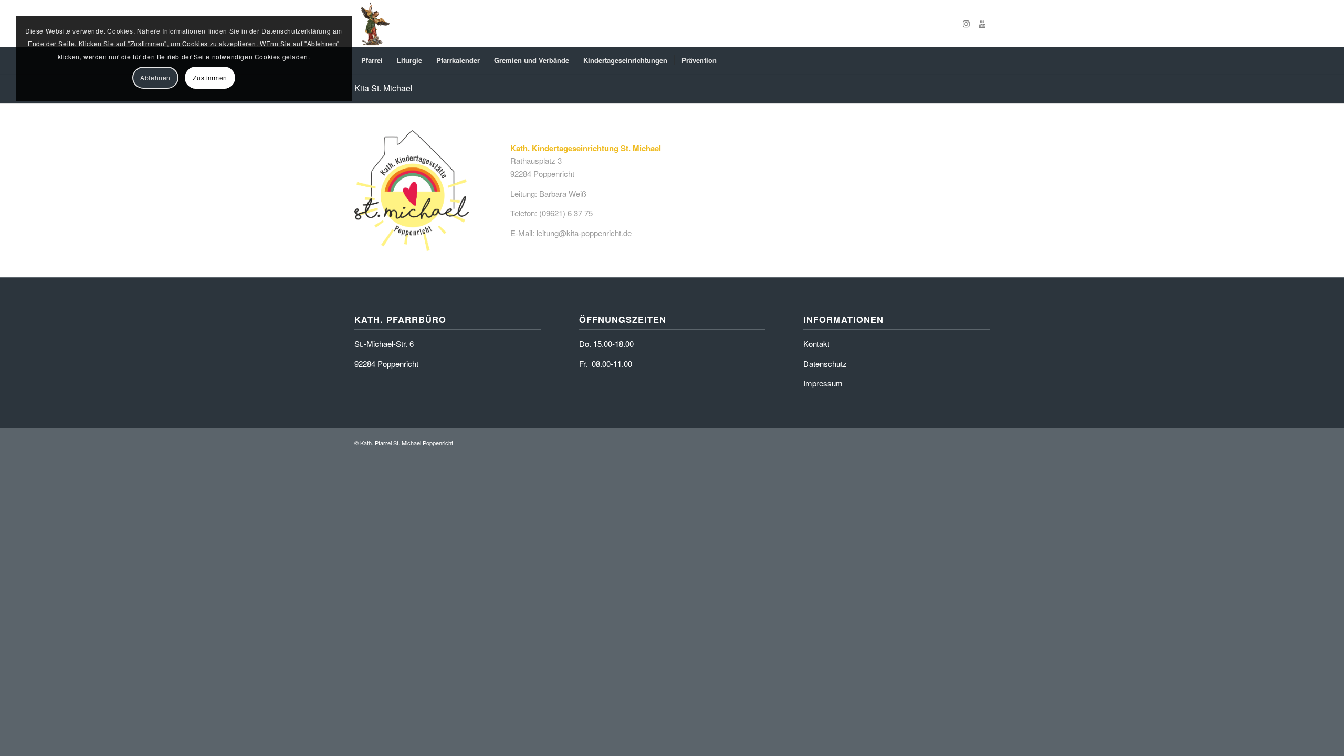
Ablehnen (155, 77)
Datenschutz (825, 363)
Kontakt (816, 343)
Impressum (823, 382)
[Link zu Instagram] (966, 24)
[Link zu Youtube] (982, 24)
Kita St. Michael (383, 88)
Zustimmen (210, 77)
